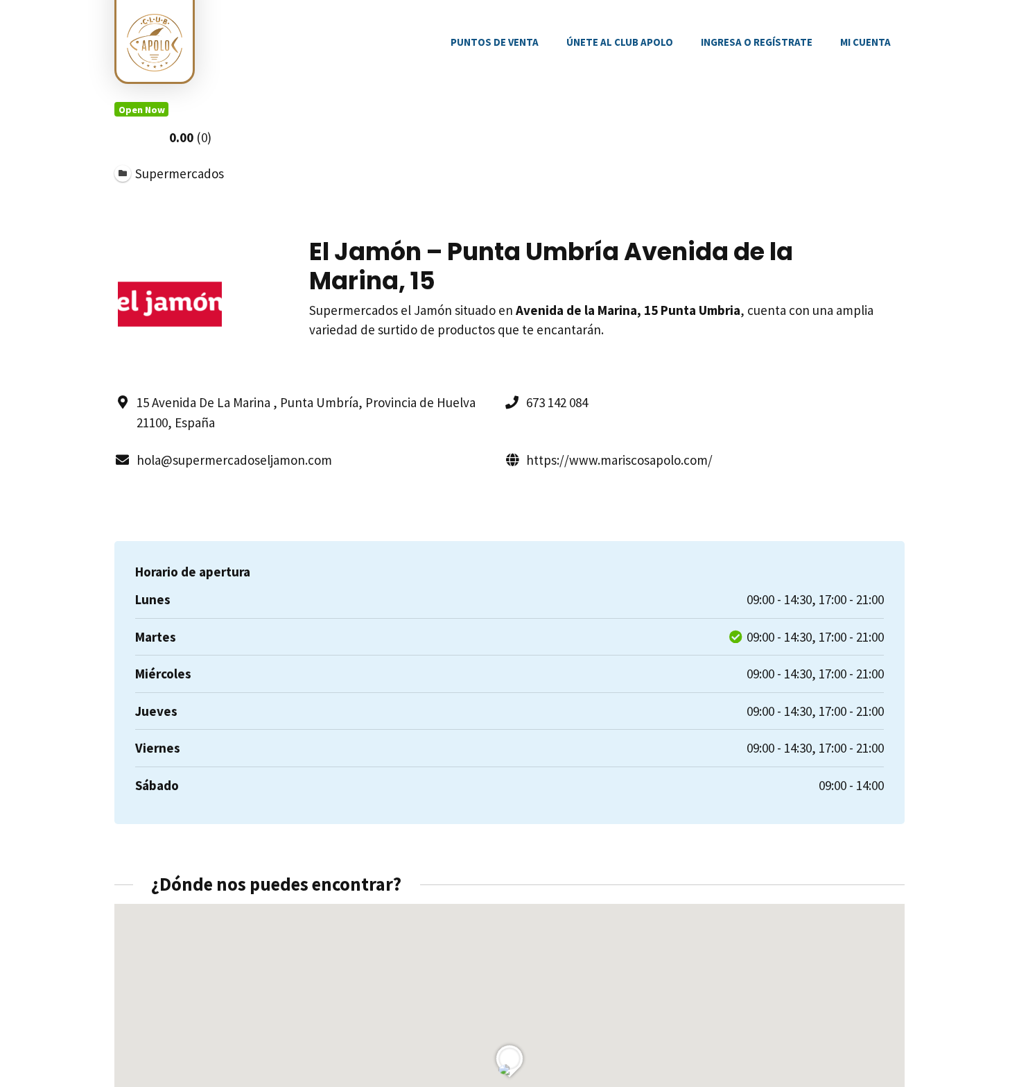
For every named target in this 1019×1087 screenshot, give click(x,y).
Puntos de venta (495, 42)
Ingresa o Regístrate (756, 42)
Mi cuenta (865, 42)
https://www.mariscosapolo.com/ (619, 460)
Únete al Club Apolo (619, 42)
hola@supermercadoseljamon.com (234, 460)
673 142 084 (557, 402)
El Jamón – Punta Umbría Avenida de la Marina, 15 (551, 266)
